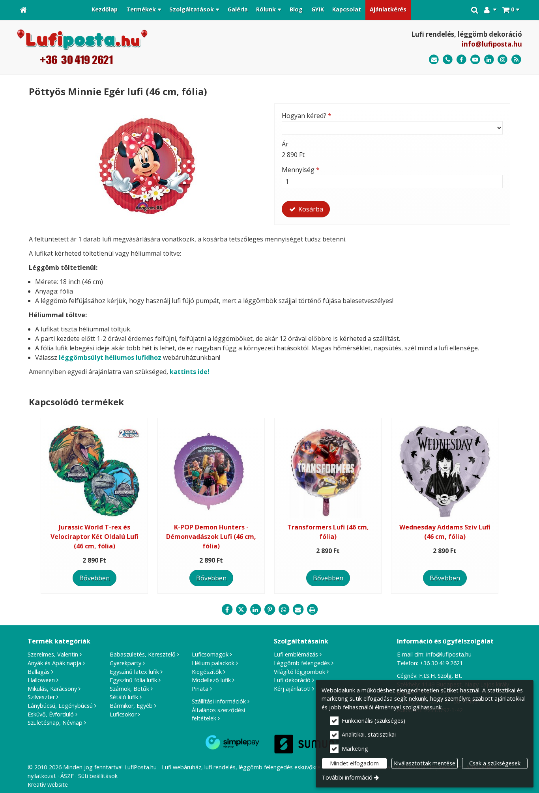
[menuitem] (23, 10)
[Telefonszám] (447, 59)
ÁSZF (67, 776)
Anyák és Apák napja (54, 663)
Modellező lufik (211, 680)
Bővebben (94, 578)
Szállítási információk (219, 701)
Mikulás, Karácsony (52, 688)
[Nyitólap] (23, 10)
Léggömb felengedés (302, 663)
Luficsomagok (210, 654)
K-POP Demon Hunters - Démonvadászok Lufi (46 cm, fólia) (211, 536)
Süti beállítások (98, 776)
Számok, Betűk (129, 688)
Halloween (41, 680)
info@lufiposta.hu (492, 44)
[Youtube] (475, 59)
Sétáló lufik (124, 697)
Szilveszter (41, 697)
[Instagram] (502, 59)
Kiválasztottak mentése (424, 763)
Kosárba (310, 209)
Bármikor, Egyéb (131, 705)
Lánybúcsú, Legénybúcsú (60, 705)
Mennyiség (301, 169)
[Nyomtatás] (312, 609)
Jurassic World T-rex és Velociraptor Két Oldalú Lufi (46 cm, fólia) (94, 536)
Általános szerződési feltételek (218, 714)
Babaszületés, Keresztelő (143, 654)
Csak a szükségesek (494, 763)
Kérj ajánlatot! (292, 688)
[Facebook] (461, 59)
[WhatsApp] (283, 609)
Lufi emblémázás (296, 654)
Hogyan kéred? (306, 115)
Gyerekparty (125, 663)
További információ (347, 777)
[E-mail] (434, 59)
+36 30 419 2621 (441, 663)
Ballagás (39, 671)
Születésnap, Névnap (55, 722)
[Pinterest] (269, 609)
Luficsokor (123, 714)
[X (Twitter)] (241, 609)
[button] (511, 10)
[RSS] (516, 59)
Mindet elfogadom (354, 763)
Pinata (200, 688)
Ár (285, 144)
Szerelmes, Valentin (53, 654)
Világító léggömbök (299, 671)
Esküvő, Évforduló (51, 714)
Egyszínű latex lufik (134, 671)
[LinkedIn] (489, 59)
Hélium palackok (213, 663)
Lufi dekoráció (292, 680)
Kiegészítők (207, 671)
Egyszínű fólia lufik (133, 680)
